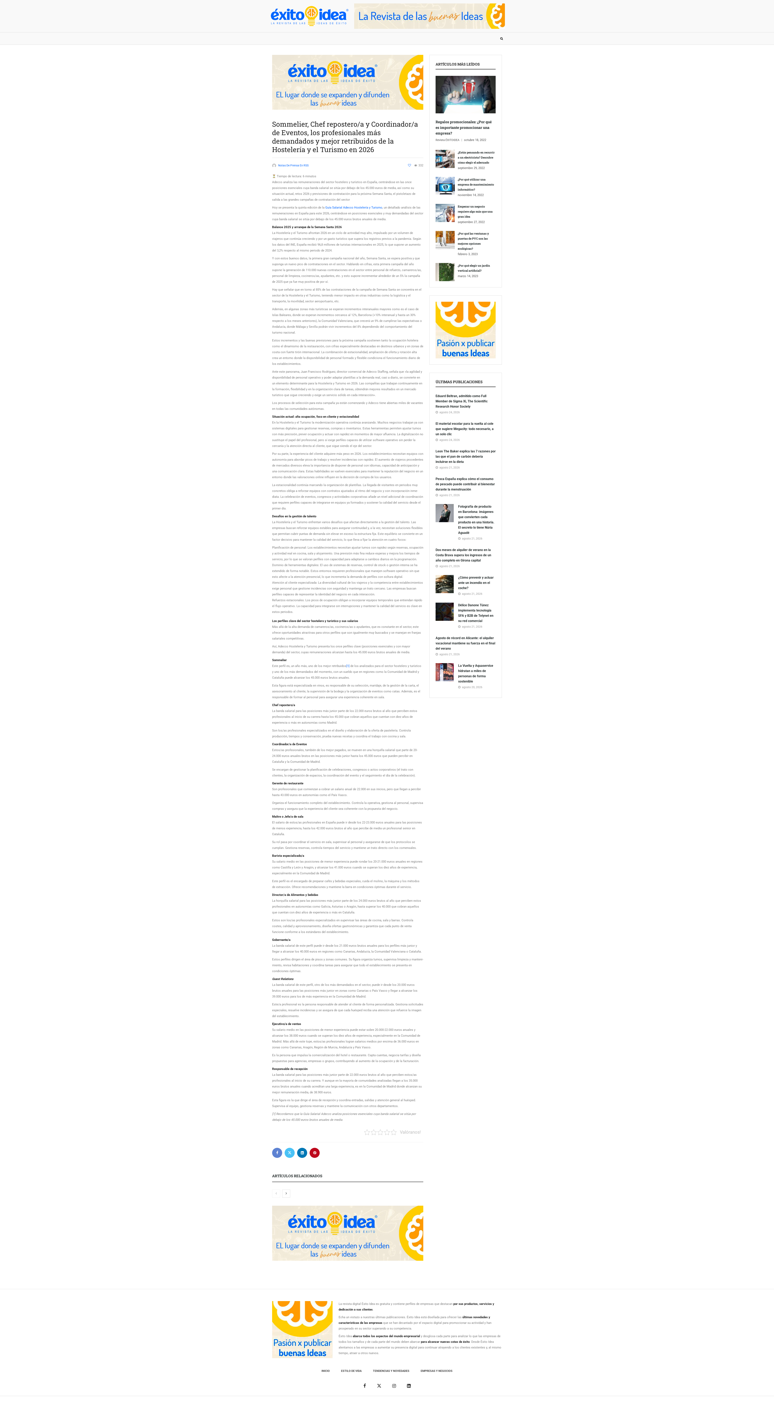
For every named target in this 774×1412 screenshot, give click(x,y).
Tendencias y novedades (336, 38)
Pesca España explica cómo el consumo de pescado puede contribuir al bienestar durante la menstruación (465, 484)
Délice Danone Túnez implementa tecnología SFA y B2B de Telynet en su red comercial (475, 613)
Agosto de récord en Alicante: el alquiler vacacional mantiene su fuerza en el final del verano (465, 643)
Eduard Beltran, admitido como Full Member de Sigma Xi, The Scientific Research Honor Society (462, 401)
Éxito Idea (362, 1406)
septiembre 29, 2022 (471, 168)
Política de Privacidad (402, 1406)
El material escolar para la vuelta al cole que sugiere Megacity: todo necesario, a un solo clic (465, 429)
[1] (348, 666)
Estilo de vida (299, 38)
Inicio (277, 38)
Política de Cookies (432, 1406)
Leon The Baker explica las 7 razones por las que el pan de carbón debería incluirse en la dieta (466, 456)
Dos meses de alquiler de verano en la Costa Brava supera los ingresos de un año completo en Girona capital (463, 555)
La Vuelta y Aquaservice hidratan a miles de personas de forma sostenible (475, 673)
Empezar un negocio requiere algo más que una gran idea (475, 211)
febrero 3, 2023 (468, 254)
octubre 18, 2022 (475, 140)
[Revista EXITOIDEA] (309, 16)
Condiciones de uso (460, 1406)
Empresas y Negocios (379, 38)
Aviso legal (378, 1406)
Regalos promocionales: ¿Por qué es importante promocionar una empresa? (464, 127)
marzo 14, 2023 (468, 276)
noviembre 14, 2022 (471, 195)
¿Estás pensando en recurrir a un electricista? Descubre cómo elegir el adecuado (476, 157)
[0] (409, 165)
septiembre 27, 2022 (471, 222)
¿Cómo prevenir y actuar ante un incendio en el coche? (476, 583)
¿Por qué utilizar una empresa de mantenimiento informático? (476, 184)
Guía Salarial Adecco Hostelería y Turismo (353, 207)
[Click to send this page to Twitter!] (290, 1153)
